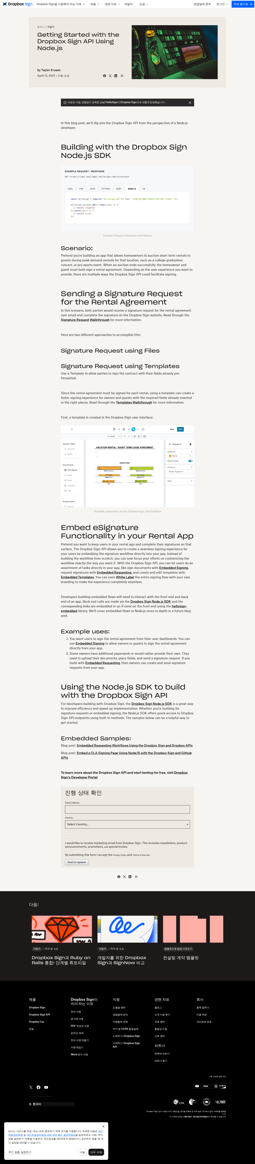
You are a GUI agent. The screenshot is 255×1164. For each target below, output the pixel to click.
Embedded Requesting (114, 572)
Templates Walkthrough (134, 402)
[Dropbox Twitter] (31, 1087)
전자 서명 (76, 1012)
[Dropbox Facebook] (38, 1087)
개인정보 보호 (204, 1022)
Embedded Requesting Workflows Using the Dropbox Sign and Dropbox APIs (135, 745)
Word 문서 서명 (79, 1054)
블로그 (41, 27)
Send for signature (76, 862)
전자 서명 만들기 (80, 1040)
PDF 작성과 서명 (80, 1026)
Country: (69, 818)
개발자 (128, 4)
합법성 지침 (161, 1029)
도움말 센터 (119, 1007)
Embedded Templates (77, 577)
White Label (125, 577)
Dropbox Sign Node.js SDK (150, 601)
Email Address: (72, 803)
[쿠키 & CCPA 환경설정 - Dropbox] (56, 1141)
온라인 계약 (77, 1033)
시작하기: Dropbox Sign (126, 1036)
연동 (31, 1029)
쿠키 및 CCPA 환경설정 (125, 1029)
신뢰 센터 (160, 1036)
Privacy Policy (119, 855)
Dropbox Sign (37, 1007)
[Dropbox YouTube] (46, 1087)
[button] (61, 4)
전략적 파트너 (162, 1054)
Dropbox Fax (36, 1022)
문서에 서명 (77, 1019)
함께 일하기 (203, 1007)
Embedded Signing (173, 567)
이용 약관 (202, 1015)
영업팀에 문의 (202, 4)
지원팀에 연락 (120, 1022)
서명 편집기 (77, 1047)
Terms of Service (141, 855)
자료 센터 (160, 1022)
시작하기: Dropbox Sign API (126, 1045)
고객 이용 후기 (162, 1015)
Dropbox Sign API (39, 1015)
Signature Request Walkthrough (85, 320)
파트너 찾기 (161, 1061)
